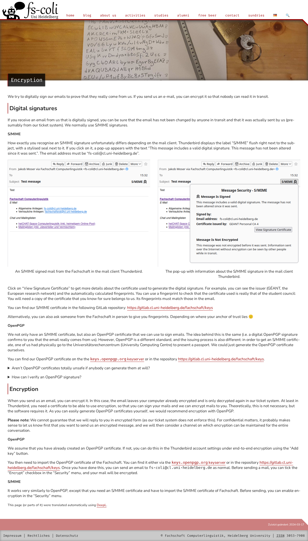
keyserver (117, 359)
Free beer (207, 15)
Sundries (256, 15)
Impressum (12, 536)
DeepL (101, 505)
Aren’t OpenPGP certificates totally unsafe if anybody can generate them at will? (81, 368)
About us (108, 15)
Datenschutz (67, 536)
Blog (87, 15)
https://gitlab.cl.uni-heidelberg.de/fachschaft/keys (170, 307)
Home (70, 15)
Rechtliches (39, 536)
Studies (161, 15)
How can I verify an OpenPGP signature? (46, 377)
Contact (232, 15)
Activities (135, 15)
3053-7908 (296, 536)
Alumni (183, 15)
